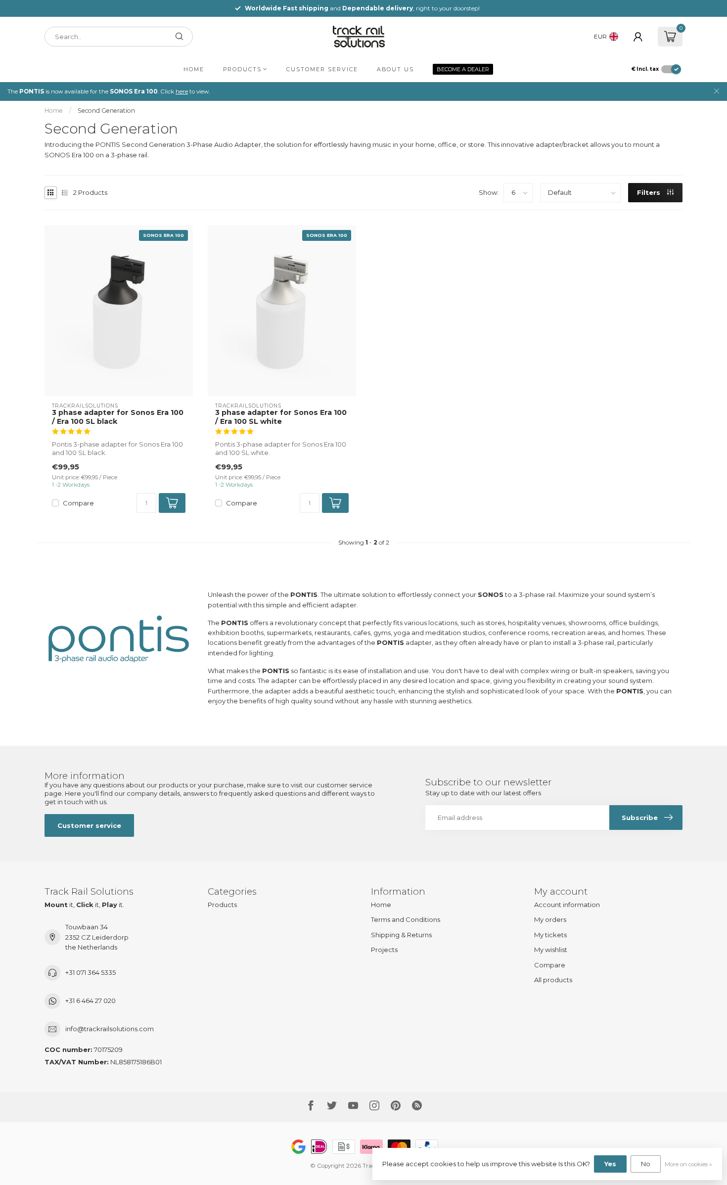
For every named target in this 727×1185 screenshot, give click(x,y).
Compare (78, 503)
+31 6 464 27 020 (90, 1000)
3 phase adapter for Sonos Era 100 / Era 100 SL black (117, 417)
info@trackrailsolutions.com (109, 1029)
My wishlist (550, 950)
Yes (610, 1164)
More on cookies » (688, 1164)
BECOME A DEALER (463, 69)
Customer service (322, 69)
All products (553, 980)
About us (395, 69)
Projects (384, 950)
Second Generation (106, 110)
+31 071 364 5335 (90, 972)
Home (193, 69)
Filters (649, 192)
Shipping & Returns (401, 935)
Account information (567, 905)
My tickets (550, 935)
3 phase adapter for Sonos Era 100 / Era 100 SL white (281, 417)
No (645, 1164)
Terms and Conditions (405, 919)
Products (242, 69)
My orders (550, 919)
